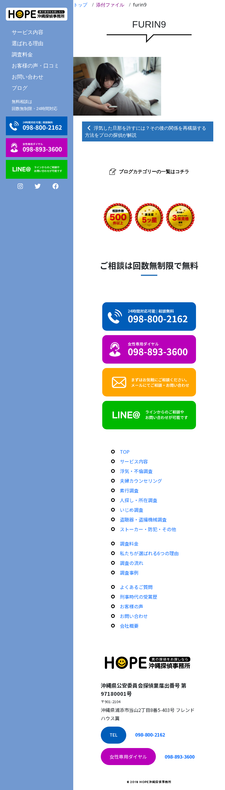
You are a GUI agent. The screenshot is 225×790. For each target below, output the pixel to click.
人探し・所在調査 (138, 500)
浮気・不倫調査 (136, 471)
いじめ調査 (131, 509)
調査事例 (129, 572)
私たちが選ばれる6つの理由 (149, 553)
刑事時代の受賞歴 (138, 596)
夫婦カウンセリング (141, 480)
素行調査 (129, 490)
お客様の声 (131, 606)
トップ (80, 4)
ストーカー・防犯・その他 (148, 529)
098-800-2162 (150, 734)
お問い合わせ (27, 76)
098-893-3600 (180, 756)
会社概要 (129, 625)
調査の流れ (131, 562)
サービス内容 (134, 461)
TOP (124, 451)
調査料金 (22, 54)
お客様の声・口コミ (35, 65)
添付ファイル (110, 4)
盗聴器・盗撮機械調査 (143, 519)
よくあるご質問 (136, 586)
